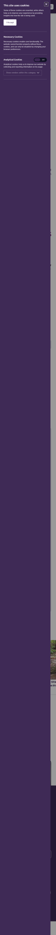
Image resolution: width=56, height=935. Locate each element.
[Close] (46, 4)
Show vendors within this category (21, 73)
